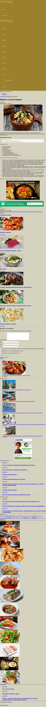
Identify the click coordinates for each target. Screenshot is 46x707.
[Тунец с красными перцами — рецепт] (11, 248)
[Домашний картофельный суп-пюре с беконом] (9, 669)
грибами (13, 515)
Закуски (4, 63)
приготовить (8, 518)
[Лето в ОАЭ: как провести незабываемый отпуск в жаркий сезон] (9, 388)
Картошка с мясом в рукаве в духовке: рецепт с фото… (16, 305)
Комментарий (3, 339)
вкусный (8, 516)
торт (4, 519)
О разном (4, 74)
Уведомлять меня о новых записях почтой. (10, 353)
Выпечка (4, 51)
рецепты (30, 517)
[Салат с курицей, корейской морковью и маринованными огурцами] (10, 574)
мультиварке (6, 208)
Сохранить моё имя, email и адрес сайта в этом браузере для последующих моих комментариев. (23, 348)
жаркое (1, 208)
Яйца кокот (3, 269)
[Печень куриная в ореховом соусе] (10, 547)
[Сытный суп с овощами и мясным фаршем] (10, 615)
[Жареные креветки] (11, 229)
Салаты (4, 45)
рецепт (25, 518)
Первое (4, 34)
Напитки (4, 68)
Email (1, 344)
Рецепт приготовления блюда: (11, 140)
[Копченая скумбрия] (10, 683)
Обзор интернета (8, 80)
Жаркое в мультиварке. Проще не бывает (14, 141)
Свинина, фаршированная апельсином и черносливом (16, 287)
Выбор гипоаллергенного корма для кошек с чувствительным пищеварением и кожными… (22, 435)
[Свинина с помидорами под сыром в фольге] (10, 534)
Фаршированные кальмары (8, 323)
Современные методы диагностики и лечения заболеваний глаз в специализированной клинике (23, 424)
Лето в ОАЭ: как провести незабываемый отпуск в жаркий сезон (16, 389)
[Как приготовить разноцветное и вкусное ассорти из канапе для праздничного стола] (10, 656)
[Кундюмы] (11, 561)
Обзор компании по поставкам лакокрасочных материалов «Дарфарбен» (18, 401)
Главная (2, 96)
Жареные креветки (5, 232)
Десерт (3, 57)
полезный (2, 517)
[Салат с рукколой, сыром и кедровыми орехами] (10, 642)
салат (34, 518)
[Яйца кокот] (11, 266)
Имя (1, 341)
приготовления (15, 518)
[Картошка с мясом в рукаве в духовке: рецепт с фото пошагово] (11, 303)
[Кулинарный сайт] (6, 2)
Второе (4, 40)
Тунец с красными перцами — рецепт (10, 250)
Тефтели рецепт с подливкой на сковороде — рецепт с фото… (16, 375)
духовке (20, 516)
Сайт (1, 346)
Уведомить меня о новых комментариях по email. (12, 350)
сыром (1, 519)
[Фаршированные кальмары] (11, 321)
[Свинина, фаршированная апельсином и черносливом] (11, 284)
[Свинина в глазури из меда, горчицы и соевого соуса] (10, 588)
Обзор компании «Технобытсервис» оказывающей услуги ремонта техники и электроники (22, 412)
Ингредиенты (8, 139)
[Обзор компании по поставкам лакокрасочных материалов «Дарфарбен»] (9, 400)
